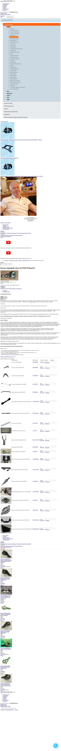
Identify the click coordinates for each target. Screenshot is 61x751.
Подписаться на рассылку (5, 236)
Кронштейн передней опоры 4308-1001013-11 (20, 519)
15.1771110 (35, 430)
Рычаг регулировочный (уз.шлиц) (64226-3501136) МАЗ (5, 649)
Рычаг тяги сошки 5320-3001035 (17, 375)
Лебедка (12, 65)
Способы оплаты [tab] (6, 291)
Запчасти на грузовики (8, 24)
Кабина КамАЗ (13, 67)
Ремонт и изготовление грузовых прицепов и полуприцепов (15, 117)
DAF (8, 97)
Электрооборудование (14, 58)
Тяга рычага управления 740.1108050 (18, 384)
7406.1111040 (35, 510)
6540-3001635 (35, 362)
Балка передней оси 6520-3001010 (18, 392)
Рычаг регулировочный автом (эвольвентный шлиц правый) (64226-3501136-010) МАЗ (6, 561)
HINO (8, 99)
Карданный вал (13, 40)
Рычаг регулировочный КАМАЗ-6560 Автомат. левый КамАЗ (5, 578)
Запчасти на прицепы (8, 103)
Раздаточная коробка (14, 38)
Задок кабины (13, 73)
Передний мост (13, 46)
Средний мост (13, 45)
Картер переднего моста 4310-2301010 (19, 481)
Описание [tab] (5, 290)
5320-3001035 (35, 375)
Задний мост (12, 43)
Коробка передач (13, 36)
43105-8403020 (36, 459)
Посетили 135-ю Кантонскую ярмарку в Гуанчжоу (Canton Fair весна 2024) (15, 233)
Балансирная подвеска (14, 52)
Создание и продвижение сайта (6, 709)
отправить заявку (32, 301)
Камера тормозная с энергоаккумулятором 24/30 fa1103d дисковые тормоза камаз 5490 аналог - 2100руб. (21, 176)
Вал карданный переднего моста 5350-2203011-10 (21, 401)
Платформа (12, 85)
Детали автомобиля (14, 88)
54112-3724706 (36, 469)
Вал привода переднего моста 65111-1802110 (20, 413)
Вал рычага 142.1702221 (16, 423)
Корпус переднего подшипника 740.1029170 (20, 500)
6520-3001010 (35, 392)
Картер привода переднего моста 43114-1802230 (21, 491)
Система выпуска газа (14, 31)
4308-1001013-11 (36, 519)
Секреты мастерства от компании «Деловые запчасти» (11, 235)
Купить (1, 567)
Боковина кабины (14, 72)
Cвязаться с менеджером (5, 222)
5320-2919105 (35, 446)
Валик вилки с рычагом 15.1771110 (18, 430)
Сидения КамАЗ (13, 78)
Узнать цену (2, 286)
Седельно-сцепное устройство (16, 48)
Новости (2, 231)
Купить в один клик (4, 288)
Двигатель (12, 28)
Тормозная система (14, 57)
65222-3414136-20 (36, 439)
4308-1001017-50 (36, 528)
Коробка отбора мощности (15, 63)
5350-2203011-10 (36, 401)
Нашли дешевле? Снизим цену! (15, 288)
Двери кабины (13, 77)
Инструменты (13, 62)
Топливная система (14, 30)
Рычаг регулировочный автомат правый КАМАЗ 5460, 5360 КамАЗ (5, 614)
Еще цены (42, 367)
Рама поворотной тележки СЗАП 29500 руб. (9, 158)
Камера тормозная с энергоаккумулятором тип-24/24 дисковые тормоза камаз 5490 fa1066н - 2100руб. (21, 139)
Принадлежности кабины (15, 82)
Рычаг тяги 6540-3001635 (16, 362)
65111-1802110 (35, 413)
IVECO (8, 95)
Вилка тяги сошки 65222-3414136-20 (18, 439)
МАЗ (8, 91)
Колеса (11, 53)
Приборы (12, 60)
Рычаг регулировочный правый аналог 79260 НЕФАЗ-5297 (5, 631)
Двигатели (9, 93)
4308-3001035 (35, 367)
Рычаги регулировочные (9, 105)
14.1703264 (35, 451)
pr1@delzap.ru (30, 220)
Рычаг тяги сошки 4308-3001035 (17, 367)
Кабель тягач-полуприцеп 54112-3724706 (19, 469)
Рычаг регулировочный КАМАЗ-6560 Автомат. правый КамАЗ (5, 667)
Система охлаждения (14, 33)
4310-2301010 (35, 481)
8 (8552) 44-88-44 (10, 17)
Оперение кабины (14, 83)
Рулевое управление (14, 55)
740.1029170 (35, 500)
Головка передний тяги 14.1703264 (18, 451)
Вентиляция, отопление (15, 80)
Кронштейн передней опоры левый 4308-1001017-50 (21, 528)
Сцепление (12, 35)
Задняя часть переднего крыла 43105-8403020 (20, 459)
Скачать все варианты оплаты (6, 356)
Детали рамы (13, 50)
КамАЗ (8, 26)
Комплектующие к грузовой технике (11, 111)
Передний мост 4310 (14, 41)
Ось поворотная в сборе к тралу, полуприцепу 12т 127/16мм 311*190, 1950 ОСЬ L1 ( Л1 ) (5, 597)
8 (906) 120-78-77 (10, 16)
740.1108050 (35, 384)
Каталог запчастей (7, 20)
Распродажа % (7, 114)
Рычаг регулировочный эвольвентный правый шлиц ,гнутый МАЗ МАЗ (5, 684)
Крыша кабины (13, 75)
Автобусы (6, 108)
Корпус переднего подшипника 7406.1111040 (20, 510)
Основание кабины (14, 68)
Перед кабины (13, 70)
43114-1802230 (36, 491)
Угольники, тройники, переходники (17, 87)
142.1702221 (35, 423)
